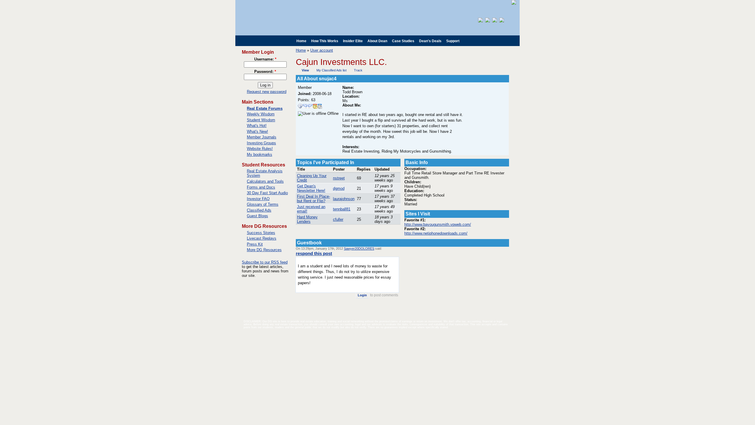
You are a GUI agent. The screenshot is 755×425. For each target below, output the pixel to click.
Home (301, 41)
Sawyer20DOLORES (359, 248)
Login (362, 295)
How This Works (324, 41)
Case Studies (403, 41)
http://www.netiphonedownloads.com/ (435, 233)
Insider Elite (353, 41)
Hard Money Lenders (307, 219)
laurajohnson (343, 199)
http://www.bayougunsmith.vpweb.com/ (437, 224)
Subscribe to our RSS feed (265, 262)
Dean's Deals (430, 41)
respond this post (314, 253)
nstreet (339, 178)
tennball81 (341, 209)
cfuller (338, 219)
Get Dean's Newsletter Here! (311, 188)
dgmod (338, 188)
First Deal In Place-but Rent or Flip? (313, 198)
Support (452, 41)
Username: (265, 59)
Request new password (266, 91)
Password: (265, 71)
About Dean (377, 41)
